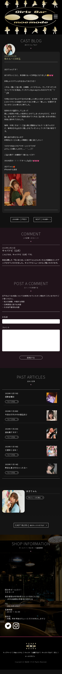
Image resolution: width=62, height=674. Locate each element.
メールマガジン (30, 656)
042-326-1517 (13, 606)
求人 (55, 652)
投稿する (31, 357)
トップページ (7, 652)
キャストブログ (47, 652)
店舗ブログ (36, 652)
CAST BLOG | (29, 525)
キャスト (27, 652)
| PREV (20, 219)
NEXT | (42, 219)
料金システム (18, 652)
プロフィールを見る (34, 498)
